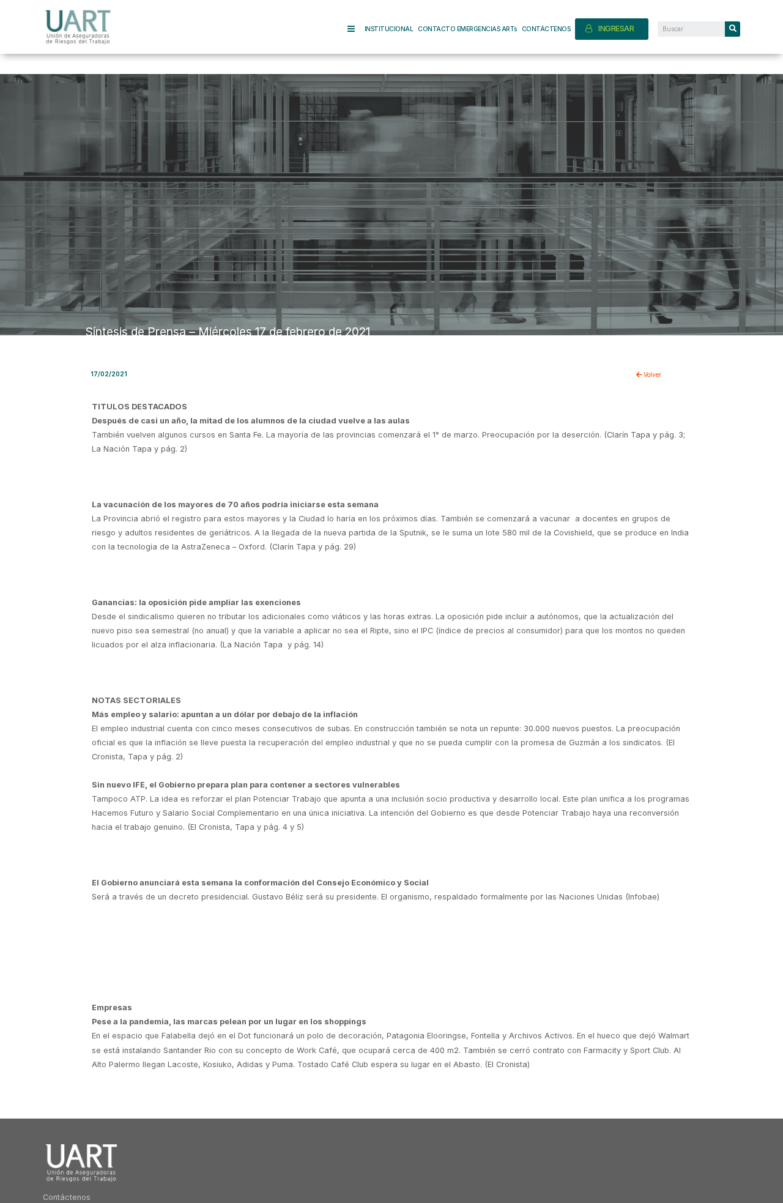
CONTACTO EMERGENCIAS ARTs (467, 28)
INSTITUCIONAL (389, 28)
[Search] (732, 29)
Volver (651, 374)
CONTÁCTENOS (546, 28)
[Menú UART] (356, 29)
